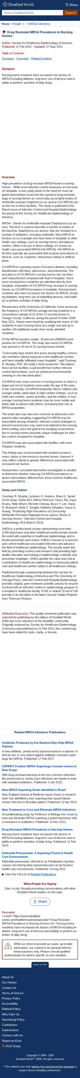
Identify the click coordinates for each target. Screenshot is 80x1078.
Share (42, 901)
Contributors (9, 1024)
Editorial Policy (11, 1008)
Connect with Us (12, 1035)
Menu (71, 5)
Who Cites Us (11, 1014)
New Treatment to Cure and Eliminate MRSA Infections (39, 809)
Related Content (41, 58)
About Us (8, 977)
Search (70, 12)
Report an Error (12, 1040)
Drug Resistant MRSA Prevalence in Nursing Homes (37, 829)
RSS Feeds (13, 1046)
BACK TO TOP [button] (40, 965)
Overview (22, 58)
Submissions (10, 1030)
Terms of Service (12, 993)
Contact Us (9, 987)
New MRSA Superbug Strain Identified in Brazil (34, 789)
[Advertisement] (40, 130)
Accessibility (10, 1003)
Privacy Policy (11, 998)
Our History (9, 982)
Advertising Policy (13, 1019)
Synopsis (8, 58)
